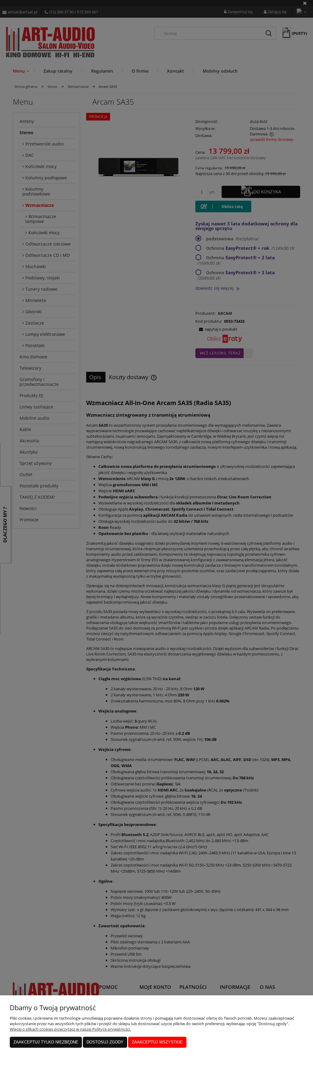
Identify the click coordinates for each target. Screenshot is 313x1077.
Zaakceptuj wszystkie (157, 1042)
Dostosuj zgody (105, 1042)
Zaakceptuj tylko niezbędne (45, 1042)
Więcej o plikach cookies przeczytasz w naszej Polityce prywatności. (70, 1029)
